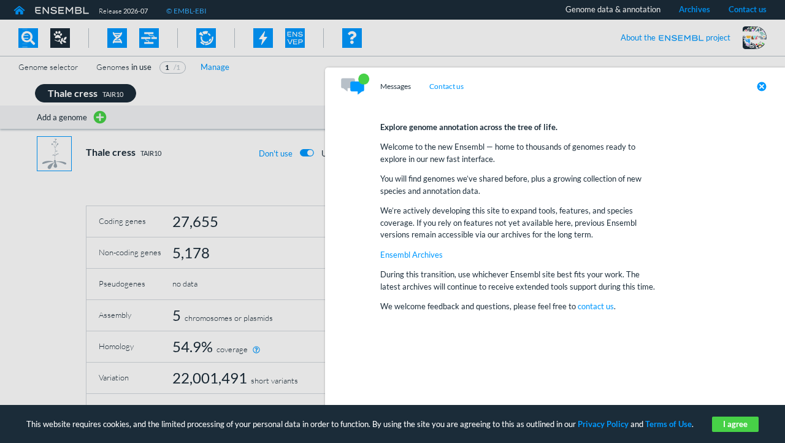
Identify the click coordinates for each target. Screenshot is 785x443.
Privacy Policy (603, 424)
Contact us (446, 86)
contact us (596, 306)
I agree (735, 424)
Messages (395, 86)
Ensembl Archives (411, 255)
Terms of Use (668, 424)
